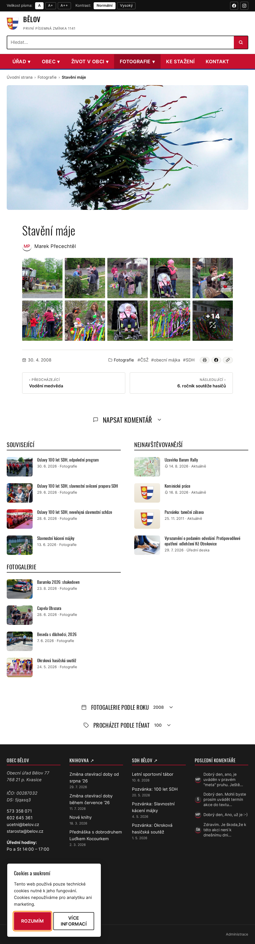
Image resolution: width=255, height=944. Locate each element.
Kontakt (217, 61)
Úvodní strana (20, 77)
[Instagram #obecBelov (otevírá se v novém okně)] (244, 6)
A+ (50, 5)
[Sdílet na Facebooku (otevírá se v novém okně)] (216, 360)
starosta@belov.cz (25, 831)
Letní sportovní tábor (152, 774)
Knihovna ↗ (81, 760)
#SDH (188, 359)
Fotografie (137, 61)
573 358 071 (19, 811)
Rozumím (32, 921)
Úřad (21, 61)
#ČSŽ (143, 359)
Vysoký (126, 5)
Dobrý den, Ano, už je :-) (225, 814)
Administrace (237, 934)
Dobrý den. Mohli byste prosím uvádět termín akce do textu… (224, 799)
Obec (51, 61)
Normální (105, 5)
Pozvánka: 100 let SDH (155, 789)
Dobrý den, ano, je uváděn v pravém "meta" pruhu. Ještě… (223, 779)
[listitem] (42, 278)
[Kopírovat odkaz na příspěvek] (228, 360)
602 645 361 (20, 817)
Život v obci (90, 61)
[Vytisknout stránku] (205, 360)
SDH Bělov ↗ (145, 760)
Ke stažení (180, 61)
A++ (64, 5)
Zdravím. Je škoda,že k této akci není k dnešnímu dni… (224, 830)
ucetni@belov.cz (23, 824)
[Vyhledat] (241, 42)
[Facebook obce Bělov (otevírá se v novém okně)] (234, 6)
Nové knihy (80, 817)
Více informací (74, 920)
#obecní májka (165, 359)
